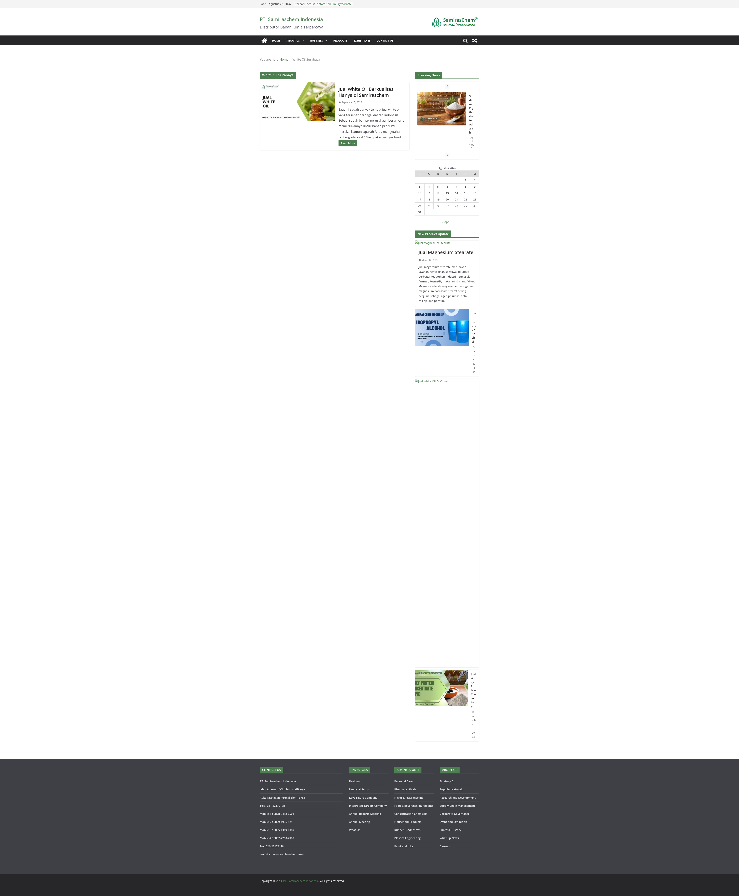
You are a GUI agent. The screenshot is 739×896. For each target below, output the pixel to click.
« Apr (445, 222)
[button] (302, 40)
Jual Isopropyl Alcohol (474, 327)
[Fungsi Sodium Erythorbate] (441, 127)
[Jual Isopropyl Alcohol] (442, 343)
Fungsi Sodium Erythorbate (324, 4)
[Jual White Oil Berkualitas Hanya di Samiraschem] (297, 101)
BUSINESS (316, 40)
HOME (276, 40)
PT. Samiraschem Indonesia (291, 19)
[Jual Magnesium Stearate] (447, 242)
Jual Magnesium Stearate (446, 252)
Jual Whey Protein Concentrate (473, 690)
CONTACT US (385, 40)
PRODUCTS (340, 40)
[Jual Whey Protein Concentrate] (441, 705)
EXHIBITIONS (362, 40)
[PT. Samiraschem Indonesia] (264, 40)
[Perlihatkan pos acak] (474, 40)
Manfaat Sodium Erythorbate (439, 96)
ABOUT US (293, 40)
